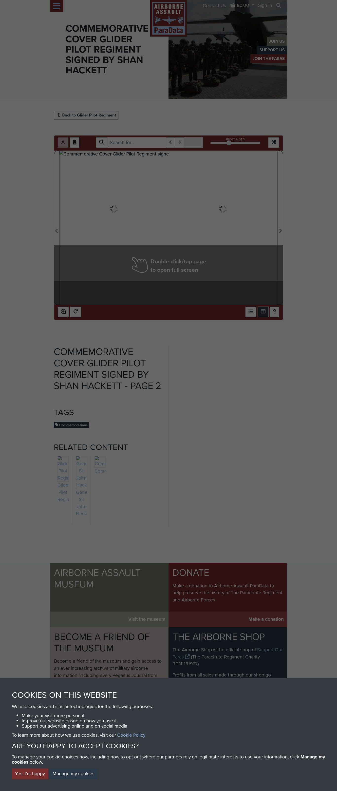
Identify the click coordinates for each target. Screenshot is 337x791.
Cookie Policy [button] (131, 735)
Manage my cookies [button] (73, 773)
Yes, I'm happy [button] (30, 773)
